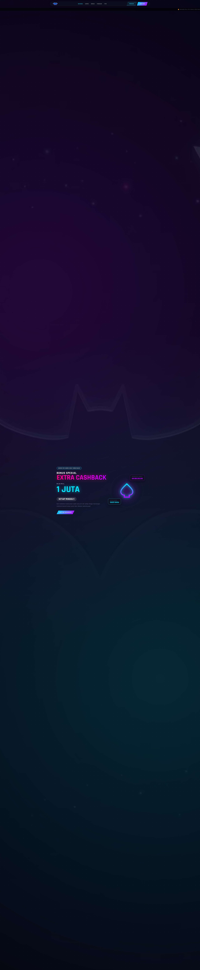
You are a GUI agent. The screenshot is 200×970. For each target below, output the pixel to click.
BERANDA (80, 4)
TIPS (105, 4)
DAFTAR (142, 4)
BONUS (93, 4)
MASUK (131, 4)
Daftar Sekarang (65, 512)
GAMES (87, 4)
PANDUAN (99, 4)
